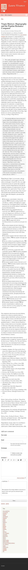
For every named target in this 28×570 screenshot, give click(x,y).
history (4, 527)
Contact (3, 565)
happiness (5, 522)
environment (5, 516)
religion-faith (5, 547)
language (4, 529)
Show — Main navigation (6, 15)
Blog (2, 19)
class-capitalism (6, 511)
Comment (3, 457)
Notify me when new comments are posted (16, 454)
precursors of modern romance (9, 543)
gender (7, 503)
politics (4, 537)
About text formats (20, 478)
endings (4, 515)
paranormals (5, 536)
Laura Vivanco (17, 5)
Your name (4, 435)
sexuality (4, 548)
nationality (5, 534)
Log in (25, 1)
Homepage (4, 448)
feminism (5, 518)
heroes (4, 523)
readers (4, 545)
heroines (3, 503)
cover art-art (5, 512)
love (4, 530)
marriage (4, 532)
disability (5, 514)
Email (2, 440)
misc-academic (6, 533)
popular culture (6, 540)
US (3, 551)
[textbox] (14, 468)
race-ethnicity (5, 544)
